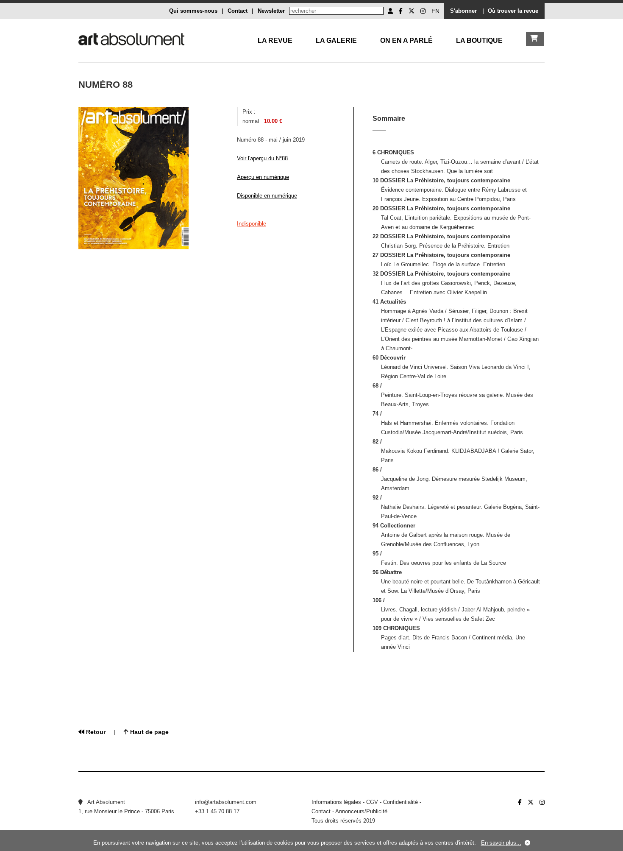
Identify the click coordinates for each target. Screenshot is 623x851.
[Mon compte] (390, 11)
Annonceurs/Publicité (361, 811)
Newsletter (271, 11)
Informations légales (336, 802)
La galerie (336, 40)
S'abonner (463, 11)
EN (435, 11)
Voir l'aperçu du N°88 (262, 158)
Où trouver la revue (513, 11)
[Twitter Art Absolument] (411, 11)
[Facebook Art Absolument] (401, 11)
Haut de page (148, 731)
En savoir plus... (501, 843)
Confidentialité (400, 802)
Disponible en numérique (267, 196)
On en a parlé (406, 40)
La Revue (275, 40)
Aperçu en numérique (263, 177)
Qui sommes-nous (193, 11)
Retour (95, 731)
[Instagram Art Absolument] (423, 11)
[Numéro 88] (133, 247)
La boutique (479, 40)
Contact (238, 11)
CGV (372, 802)
